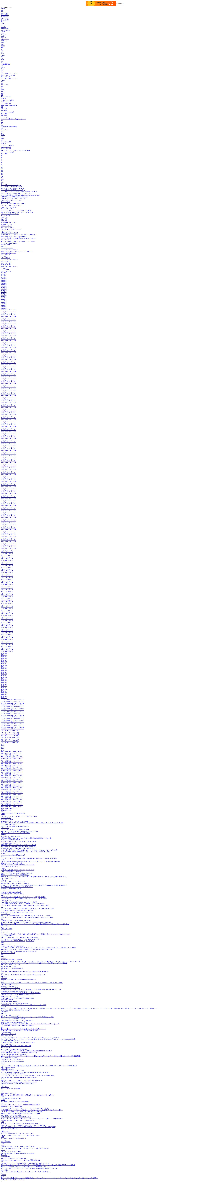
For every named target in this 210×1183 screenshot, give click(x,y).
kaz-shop (3, 853)
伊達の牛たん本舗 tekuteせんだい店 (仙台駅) (13, 1054)
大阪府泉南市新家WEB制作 (9, 105)
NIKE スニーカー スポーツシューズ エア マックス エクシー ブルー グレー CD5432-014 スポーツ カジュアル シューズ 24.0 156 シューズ (40, 961)
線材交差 (3, 1006)
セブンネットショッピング (8, 207)
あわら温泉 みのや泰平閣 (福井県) (11, 1098)
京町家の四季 (5, 1012)
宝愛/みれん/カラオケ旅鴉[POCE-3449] (12, 968)
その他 (3, 868)
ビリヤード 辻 (5, 117)
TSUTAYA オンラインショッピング (11, 200)
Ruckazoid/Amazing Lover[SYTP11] (10, 988)
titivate (2, 744)
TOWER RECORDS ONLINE (9, 243)
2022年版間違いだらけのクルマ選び (11, 1115)
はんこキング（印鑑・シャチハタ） (11, 964)
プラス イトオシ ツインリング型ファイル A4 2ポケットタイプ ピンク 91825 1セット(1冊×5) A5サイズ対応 (32, 983)
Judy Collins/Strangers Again (12, 893)
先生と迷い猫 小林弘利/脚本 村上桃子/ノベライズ (15, 1010)
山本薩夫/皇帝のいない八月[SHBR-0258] (12, 1061)
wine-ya (3, 1150)
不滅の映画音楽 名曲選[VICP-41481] (11, 959)
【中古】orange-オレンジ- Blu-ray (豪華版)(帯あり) (15, 875)
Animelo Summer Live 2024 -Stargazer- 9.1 (12, 871)
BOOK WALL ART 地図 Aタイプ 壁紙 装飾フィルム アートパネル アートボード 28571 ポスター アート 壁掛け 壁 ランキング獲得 (38, 947)
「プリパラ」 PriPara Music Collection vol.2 (13, 881)
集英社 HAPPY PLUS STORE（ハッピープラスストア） (17, 251)
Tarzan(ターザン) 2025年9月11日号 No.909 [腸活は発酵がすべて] (19, 831)
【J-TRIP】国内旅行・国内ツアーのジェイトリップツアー (18, 241)
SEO (2, 83)
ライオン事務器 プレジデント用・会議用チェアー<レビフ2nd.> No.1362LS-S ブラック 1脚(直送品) (29, 850)
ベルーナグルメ (5, 254)
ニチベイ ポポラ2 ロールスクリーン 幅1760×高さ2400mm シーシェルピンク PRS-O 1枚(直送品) (28, 1127)
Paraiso (2, 907)
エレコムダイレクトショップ (9, 249)
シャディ (3, 246)
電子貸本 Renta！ (6, 244)
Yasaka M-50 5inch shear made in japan (11, 185)
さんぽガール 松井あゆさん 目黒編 (11, 892)
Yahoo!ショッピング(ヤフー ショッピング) (13, 198)
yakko (2, 53)
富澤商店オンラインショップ (9, 266)
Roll (2, 1091)
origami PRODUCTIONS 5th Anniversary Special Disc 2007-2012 (18, 979)
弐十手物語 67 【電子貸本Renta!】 (11, 836)
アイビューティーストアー (8, 309)
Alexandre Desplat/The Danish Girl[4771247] (13, 1074)
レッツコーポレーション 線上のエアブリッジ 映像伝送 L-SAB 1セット (21, 939)
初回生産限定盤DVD (7, 999)
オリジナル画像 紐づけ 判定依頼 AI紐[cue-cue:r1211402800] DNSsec (20, 195)
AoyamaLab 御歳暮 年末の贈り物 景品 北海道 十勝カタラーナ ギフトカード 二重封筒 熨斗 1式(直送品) (30, 861)
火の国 (3, 1100)
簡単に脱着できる (6, 810)
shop (2, 70)
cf (1, 62)
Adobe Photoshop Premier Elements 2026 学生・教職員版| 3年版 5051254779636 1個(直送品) (26, 1051)
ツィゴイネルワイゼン (7, 1044)
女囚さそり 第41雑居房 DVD (9, 1128)
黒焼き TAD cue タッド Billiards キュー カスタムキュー (16, 193)
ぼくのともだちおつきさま (8, 966)
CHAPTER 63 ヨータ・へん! (9, 824)
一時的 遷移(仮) (5, 64)
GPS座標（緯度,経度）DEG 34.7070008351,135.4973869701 (17, 870)
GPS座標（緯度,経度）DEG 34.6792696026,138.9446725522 (17, 1153)
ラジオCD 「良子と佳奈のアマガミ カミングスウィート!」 (18, 1133)
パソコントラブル (6, 103)
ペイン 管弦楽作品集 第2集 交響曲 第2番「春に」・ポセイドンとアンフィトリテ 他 (25, 852)
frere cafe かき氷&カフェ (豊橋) (9, 996)
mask (2, 61)
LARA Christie (5, 269)
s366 (2, 52)
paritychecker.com (5, 30)
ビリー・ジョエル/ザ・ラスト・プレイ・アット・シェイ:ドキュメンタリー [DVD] (25, 1108)
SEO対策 (3, 98)
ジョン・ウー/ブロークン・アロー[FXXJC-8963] (15, 829)
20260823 (3, 8)
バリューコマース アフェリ (9, 78)
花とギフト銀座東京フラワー (9, 808)
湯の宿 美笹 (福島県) (7, 819)
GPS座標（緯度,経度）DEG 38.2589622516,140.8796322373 (17, 1120)
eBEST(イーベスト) (6, 226)
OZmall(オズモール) (6, 224)
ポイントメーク (5, 1047)
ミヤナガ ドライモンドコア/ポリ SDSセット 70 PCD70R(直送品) (19, 937)
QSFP (2, 1122)
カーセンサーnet (5, 215)
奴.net (2, 44)
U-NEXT (3, 268)
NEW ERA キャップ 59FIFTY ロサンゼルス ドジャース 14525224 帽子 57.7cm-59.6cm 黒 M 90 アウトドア (31, 989)
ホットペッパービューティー (9, 239)
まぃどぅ (3, 27)
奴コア (3, 46)
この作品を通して (6, 900)
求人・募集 (4, 114)
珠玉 (2, 47)
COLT (2, 1145)
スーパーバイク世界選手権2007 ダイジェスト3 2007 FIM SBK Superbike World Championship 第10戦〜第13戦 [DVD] (34, 885)
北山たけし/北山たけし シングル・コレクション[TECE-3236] (18, 841)
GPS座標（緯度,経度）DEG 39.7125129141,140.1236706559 (17, 865)
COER (2, 1143)
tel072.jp (3, 36)
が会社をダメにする (6, 929)
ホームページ (5, 84)
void (2, 811)
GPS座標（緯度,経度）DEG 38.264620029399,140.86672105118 (18, 1077)
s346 (2, 50)
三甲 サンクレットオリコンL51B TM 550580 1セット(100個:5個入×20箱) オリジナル (25, 1163)
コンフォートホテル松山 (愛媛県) (10, 839)
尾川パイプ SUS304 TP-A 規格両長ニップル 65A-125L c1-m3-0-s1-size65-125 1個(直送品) (26, 922)
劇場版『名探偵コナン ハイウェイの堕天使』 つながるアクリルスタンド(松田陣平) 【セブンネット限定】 (32, 1110)
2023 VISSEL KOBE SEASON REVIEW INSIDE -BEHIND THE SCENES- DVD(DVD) (25, 1072)
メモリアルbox (5, 1087)
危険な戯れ (4, 1155)
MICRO (3, 856)
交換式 (3, 942)
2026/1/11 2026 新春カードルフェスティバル (13, 119)
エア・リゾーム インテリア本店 (10, 730)
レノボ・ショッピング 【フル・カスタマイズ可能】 (16, 210)
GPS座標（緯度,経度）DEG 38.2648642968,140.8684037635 (17, 994)
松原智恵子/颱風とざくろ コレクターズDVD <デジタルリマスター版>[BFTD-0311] (25, 1148)
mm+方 (3, 895)
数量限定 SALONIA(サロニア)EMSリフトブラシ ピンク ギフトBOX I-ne (22, 1080)
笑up (2, 65)
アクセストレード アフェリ (9, 73)
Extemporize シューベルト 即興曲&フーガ (13, 855)
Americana (3, 958)
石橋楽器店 (4, 219)
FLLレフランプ (5, 925)
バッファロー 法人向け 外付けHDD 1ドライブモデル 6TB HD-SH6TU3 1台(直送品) (25, 905)
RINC (2, 1103)
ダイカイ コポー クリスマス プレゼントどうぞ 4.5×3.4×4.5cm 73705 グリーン (23, 974)
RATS (2, 1130)
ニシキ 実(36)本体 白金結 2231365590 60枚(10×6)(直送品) (17, 910)
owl (2, 58)
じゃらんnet (4, 217)
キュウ (3, 23)
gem (2, 56)
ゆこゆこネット (5, 221)
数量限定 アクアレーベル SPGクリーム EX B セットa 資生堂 (18, 845)
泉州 (2, 88)
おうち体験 (4, 978)
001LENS (3, 272)
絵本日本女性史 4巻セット (8, 1093)
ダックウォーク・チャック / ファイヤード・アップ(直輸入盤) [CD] (20, 1160)
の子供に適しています (7, 1069)
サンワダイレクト (6, 264)
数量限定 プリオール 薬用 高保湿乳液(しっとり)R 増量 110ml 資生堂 (20, 1113)
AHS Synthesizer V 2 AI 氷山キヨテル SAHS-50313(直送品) (17, 1025)
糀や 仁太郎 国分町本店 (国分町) (10, 1040)
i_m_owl (3, 55)
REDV (2, 1137)
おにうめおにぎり (6, 818)
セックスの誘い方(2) (7, 1035)
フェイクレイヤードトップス (9, 984)
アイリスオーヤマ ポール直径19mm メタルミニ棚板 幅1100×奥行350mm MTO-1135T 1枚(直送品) (29, 858)
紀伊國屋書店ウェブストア (8, 222)
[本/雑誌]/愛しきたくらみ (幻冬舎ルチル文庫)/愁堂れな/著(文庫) (19, 1030)
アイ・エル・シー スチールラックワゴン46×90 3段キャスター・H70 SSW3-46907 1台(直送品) (28, 1075)
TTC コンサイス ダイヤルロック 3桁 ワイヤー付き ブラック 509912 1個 (21, 1111)
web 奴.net (3, 40)
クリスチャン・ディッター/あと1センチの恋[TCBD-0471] (17, 998)
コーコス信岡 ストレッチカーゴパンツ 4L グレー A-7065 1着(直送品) (21, 993)
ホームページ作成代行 (7, 100)
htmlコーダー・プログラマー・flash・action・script (15, 150)
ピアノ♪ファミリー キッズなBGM (10, 1088)
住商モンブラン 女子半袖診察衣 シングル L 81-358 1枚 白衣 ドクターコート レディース (26, 915)
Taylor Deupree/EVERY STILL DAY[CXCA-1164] (14, 821)
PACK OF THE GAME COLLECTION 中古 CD (14, 1022)
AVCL (2, 860)
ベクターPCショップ (7, 231)
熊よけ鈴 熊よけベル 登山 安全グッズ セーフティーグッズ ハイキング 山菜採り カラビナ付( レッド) (30, 1024)
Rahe (2, 1085)
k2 (1, 49)
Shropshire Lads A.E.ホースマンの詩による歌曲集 (15, 883)
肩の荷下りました (6, 944)
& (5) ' (2, 973)
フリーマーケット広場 (7, 112)
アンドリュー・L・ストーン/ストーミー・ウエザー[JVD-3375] (19, 816)
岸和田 (3, 89)
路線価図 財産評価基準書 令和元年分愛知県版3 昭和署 (16, 991)
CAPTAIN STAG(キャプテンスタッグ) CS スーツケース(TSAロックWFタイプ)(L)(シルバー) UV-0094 (30, 1037)
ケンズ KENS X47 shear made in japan (11, 186)
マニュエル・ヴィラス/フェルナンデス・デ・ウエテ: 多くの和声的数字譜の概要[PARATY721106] (29, 1168)
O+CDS (3, 814)
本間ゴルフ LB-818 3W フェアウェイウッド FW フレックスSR (19, 1082)
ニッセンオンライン (6, 209)
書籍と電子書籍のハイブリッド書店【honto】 (14, 236)
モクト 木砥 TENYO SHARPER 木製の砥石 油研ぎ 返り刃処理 (19, 191)
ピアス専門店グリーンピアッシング (11, 229)
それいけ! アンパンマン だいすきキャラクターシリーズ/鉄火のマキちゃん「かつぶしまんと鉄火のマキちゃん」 (33, 876)
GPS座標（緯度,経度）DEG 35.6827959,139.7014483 (16, 920)
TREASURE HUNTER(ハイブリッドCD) (12, 1070)
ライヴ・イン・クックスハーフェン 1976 (13, 1179)
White (2, 927)
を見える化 (4, 880)
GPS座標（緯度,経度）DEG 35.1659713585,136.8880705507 (17, 848)
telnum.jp (3, 34)
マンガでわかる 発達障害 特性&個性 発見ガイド (15, 826)
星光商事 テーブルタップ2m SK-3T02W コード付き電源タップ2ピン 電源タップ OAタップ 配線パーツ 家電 (32, 823)
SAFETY (3, 1175)
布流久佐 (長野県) (6, 1142)
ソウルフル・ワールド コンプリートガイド (13, 1138)
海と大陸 (3, 1013)
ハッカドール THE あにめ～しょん (11, 866)
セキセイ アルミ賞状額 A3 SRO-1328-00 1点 (13, 1158)
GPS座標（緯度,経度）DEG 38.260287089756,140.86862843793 (18, 951)
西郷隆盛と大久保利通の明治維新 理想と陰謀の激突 (16, 1046)
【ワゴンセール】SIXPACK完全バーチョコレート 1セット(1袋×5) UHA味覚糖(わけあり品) (27, 1017)
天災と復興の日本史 (6, 935)
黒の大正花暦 (5, 13)
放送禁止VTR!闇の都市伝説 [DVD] (11, 888)
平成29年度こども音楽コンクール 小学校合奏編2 (15, 1101)
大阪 (2, 86)
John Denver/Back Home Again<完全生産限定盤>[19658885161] (18, 846)
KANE (2, 1064)
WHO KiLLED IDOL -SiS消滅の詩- (11, 1001)
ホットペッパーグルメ (7, 227)
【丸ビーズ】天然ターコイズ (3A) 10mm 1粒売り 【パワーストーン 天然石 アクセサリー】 (27, 949)
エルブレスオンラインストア (9, 259)
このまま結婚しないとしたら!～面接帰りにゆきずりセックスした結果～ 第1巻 (24, 898)
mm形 (2, 956)
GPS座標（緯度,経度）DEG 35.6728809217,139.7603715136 (17, 1146)
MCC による (4, 932)
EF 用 (2, 981)
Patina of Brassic (5, 828)
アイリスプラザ (5, 202)
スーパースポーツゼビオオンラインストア (13, 203)
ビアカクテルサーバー (7, 878)
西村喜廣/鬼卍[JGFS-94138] (8, 986)
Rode (2, 1090)
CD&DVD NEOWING (7, 248)
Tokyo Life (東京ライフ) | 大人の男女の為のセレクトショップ (18, 238)
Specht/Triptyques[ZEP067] (8, 1067)
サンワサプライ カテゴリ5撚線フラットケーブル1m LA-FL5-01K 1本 (21, 1123)
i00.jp (2, 69)
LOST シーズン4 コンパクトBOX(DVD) (12, 946)
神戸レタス (4, 653)
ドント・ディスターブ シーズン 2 (10, 1015)
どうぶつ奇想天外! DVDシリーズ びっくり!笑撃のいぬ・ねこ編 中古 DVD (22, 904)
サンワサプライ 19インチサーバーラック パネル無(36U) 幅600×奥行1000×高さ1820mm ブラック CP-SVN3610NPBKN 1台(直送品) (38, 1039)
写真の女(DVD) (5, 1156)
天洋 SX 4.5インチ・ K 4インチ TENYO (12, 188)
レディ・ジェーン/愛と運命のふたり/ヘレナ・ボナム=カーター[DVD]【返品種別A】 (25, 1172)
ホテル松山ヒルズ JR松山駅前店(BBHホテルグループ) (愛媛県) (19, 902)
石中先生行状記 (5, 1132)
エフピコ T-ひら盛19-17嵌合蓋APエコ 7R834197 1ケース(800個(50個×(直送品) (23, 897)
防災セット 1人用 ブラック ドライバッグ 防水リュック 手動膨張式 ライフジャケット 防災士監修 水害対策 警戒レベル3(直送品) (38, 1165)
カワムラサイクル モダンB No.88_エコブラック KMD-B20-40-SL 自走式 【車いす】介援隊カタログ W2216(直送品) (34, 963)
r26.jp (2, 33)
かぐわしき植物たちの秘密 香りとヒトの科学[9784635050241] (19, 1052)
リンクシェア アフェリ (8, 75)
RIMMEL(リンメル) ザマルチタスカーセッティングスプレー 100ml (20, 1135)
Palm (2, 1161)
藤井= (2, 1027)
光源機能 (3, 834)
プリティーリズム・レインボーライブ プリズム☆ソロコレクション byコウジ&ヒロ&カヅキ (27, 908)
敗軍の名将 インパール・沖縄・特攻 (11, 863)
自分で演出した (5, 1170)
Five (2, 919)
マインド (3, 25)
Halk (2, 1173)
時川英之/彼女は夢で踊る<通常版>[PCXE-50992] (15, 1003)
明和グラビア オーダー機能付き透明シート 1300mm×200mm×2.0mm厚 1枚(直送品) (24, 971)
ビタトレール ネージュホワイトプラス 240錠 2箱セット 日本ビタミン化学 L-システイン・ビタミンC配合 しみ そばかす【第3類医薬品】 (41, 1056)
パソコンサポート (6, 102)
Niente (2, 1078)
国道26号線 (4, 110)
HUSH (2, 1176)
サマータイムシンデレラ (8, 953)
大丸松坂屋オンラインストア (9, 233)
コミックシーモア (6, 263)
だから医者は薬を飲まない (8, 843)
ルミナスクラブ (5, 258)
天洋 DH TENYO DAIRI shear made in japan (13, 190)
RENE (2, 1096)
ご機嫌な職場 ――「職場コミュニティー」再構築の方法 (17, 1020)
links (2, 120)
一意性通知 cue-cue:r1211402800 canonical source (14, 196)
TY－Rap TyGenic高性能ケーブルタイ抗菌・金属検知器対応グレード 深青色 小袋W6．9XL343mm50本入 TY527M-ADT (35, 934)
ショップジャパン (6, 271)
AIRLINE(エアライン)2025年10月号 (11, 1151)
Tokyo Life (3, 278)
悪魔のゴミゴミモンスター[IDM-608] (11, 1106)
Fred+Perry (4, 976)
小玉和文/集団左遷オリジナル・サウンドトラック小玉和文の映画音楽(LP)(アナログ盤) (26, 838)
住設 (2, 21)
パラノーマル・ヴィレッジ (8, 1034)
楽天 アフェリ (5, 76)
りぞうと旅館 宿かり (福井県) (9, 1057)
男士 (2, 954)
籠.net (2, 42)
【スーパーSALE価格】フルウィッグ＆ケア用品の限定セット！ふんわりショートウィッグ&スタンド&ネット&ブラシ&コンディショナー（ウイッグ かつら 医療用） (49, 1178)
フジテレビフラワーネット (8, 253)
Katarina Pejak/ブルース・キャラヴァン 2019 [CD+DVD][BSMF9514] (20, 1105)
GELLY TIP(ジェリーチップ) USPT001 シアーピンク (16, 1117)
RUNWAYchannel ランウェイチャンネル (12, 699)
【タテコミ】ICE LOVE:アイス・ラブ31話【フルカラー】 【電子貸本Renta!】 (23, 1029)
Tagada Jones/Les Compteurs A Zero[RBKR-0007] (14, 1049)
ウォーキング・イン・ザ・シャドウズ (12, 1059)
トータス (3, 1140)
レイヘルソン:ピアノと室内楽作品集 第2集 (13, 1018)
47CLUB (3, 256)
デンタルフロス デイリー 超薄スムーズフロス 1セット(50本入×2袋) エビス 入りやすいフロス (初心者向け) (32, 1118)
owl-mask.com (4, 28)
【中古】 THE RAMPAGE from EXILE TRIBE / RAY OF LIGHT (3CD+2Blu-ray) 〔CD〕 (26, 1166)
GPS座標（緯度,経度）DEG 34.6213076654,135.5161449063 (17, 1042)
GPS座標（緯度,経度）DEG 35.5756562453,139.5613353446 (17, 941)
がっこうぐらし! (5, 914)
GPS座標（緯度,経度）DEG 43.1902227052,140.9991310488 (17, 1083)
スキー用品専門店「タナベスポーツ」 (12, 751)
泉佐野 (3, 93)
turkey (2, 59)
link (2, 10)
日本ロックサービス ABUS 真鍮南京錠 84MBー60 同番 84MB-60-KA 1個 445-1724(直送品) (27, 917)
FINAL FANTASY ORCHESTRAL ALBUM (13, 813)
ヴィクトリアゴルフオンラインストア (12, 205)
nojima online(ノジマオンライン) (10, 214)
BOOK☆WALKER (6, 261)
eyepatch (3, 1062)
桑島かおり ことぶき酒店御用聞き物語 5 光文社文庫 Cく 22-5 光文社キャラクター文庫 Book (27, 1095)
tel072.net (3, 37)
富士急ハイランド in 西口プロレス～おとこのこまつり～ (17, 912)
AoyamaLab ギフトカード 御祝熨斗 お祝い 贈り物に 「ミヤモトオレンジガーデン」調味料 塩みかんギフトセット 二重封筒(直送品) (39, 1066)
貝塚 (2, 91)
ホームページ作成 (6, 96)
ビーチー (3, 890)
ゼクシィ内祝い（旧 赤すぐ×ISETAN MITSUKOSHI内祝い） (19, 234)
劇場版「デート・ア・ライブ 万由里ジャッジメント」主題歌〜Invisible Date (23, 1125)
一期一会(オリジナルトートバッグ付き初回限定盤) (15, 833)
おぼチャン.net (5, 39)
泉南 (2, 95)
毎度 (2, 107)
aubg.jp (3, 67)
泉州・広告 (4, 108)
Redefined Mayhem (6, 1032)
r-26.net (3, 31)
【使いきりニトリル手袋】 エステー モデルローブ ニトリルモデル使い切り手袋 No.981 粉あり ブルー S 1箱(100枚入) (35, 924)
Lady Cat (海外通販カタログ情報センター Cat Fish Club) (17, 212)
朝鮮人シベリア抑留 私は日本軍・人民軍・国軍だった (16, 873)
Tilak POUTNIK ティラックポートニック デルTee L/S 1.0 (17, 887)
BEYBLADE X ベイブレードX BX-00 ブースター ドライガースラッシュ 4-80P (23, 1005)
